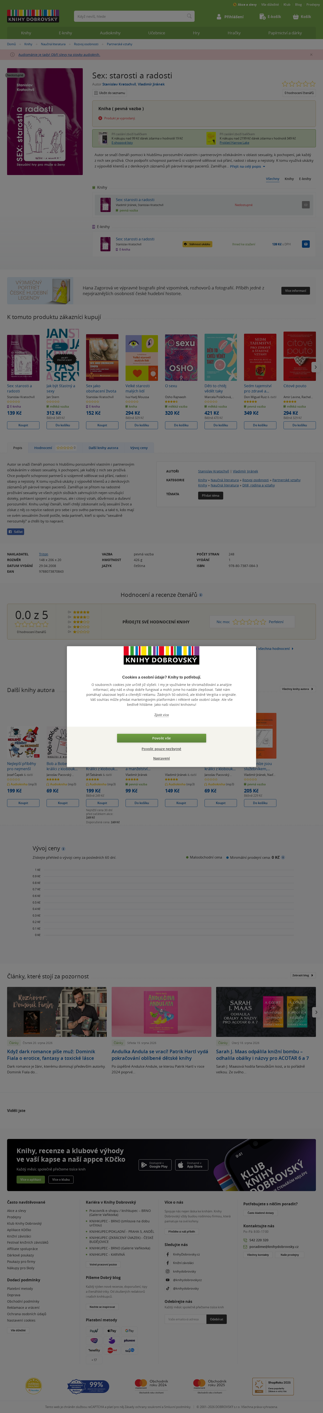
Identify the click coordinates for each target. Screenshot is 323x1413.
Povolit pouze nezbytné (161, 748)
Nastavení (161, 758)
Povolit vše (161, 738)
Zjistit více (161, 715)
